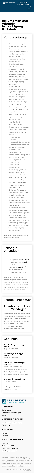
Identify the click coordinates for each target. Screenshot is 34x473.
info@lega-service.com (24, 3)
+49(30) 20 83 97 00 (26, 4)
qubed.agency (28, 470)
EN (30, 6)
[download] (25, 260)
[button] (29, 9)
